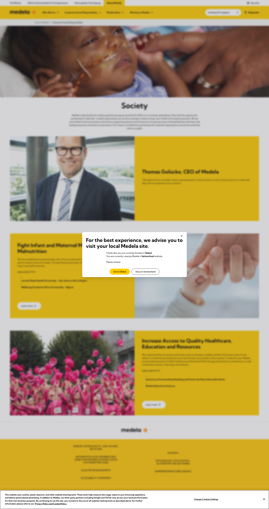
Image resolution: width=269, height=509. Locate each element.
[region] (134, 499)
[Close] (264, 499)
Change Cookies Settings (206, 499)
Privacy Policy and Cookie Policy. (51, 503)
